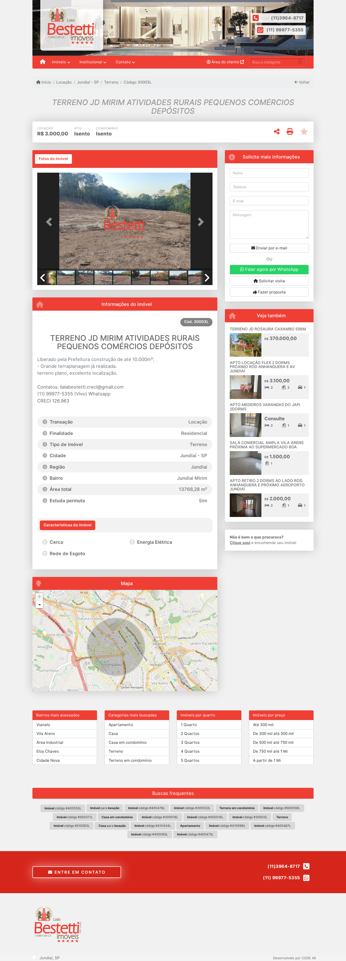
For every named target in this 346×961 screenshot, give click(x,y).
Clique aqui (240, 542)
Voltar (304, 82)
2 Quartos (190, 733)
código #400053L (63, 808)
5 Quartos (190, 760)
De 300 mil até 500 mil (273, 733)
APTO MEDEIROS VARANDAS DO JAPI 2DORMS (265, 406)
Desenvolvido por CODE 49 (294, 958)
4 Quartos (190, 751)
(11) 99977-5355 (285, 29)
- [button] (39, 604)
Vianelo (43, 724)
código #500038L (281, 808)
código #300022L (192, 808)
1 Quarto (189, 724)
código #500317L (75, 817)
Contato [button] (123, 61)
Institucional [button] (91, 61)
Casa (113, 733)
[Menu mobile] (42, 62)
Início (46, 82)
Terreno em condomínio (130, 760)
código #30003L (250, 817)
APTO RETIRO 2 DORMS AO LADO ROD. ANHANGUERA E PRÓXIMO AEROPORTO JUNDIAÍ (267, 484)
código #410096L (227, 826)
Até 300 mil (263, 724)
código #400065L (149, 834)
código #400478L (146, 808)
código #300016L (160, 817)
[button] (50, 222)
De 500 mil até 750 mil (273, 742)
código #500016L (205, 817)
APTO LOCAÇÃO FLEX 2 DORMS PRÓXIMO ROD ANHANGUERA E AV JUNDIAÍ (262, 366)
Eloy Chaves (47, 751)
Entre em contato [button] (79, 872)
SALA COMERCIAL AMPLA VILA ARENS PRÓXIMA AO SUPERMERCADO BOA (267, 444)
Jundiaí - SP (88, 82)
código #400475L (195, 834)
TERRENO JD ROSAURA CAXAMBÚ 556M (268, 329)
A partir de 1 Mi (267, 760)
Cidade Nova (48, 760)
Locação (64, 82)
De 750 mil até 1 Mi (270, 751)
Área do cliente (225, 61)
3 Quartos (190, 742)
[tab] (53, 159)
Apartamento (121, 724)
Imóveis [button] (59, 61)
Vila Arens (45, 733)
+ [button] (39, 596)
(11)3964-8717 (287, 18)
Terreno (111, 82)
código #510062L (72, 826)
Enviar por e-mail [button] (271, 248)
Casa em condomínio (128, 742)
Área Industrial (49, 742)
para (104, 808)
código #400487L (272, 826)
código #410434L (152, 826)
